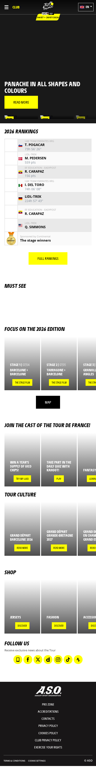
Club (16, 7)
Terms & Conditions (14, 760)
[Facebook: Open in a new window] (27, 659)
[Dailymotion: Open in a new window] (48, 659)
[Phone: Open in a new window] (17, 659)
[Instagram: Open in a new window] (58, 659)
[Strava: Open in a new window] (78, 659)
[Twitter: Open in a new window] (37, 659)
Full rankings (48, 258)
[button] (86, 7)
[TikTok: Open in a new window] (68, 659)
